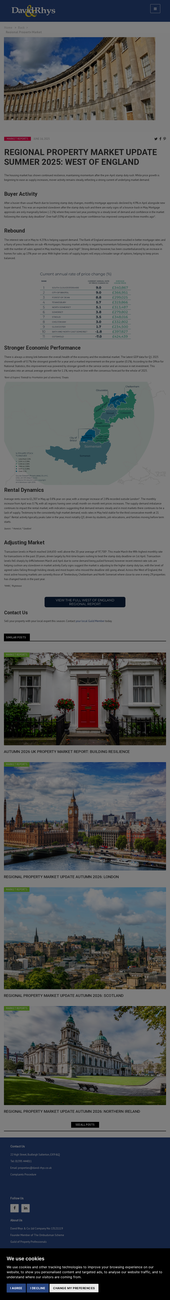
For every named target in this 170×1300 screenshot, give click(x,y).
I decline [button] (37, 1288)
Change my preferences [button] (74, 1288)
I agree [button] (16, 1288)
